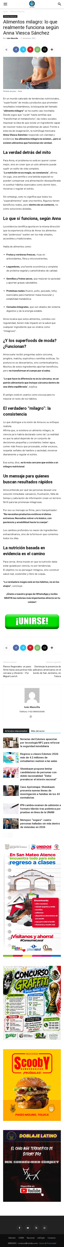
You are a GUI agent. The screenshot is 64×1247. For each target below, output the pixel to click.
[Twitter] (23, 49)
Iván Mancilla (12, 38)
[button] (59, 4)
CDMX (21, 1238)
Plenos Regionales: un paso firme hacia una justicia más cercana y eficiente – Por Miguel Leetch (17, 671)
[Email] (44, 49)
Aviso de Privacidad (47, 1243)
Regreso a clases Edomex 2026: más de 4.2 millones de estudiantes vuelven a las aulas (39, 757)
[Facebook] (16, 49)
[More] (52, 49)
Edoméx (12, 1238)
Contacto (51, 1238)
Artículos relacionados (16, 731)
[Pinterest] (30, 49)
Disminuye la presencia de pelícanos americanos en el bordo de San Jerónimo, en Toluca (47, 671)
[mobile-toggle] (5, 4)
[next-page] (10, 835)
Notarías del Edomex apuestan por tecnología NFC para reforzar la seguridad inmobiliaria (40, 743)
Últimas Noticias (18, 11)
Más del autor (38, 731)
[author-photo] (32, 702)
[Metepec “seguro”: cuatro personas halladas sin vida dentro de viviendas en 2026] (11, 823)
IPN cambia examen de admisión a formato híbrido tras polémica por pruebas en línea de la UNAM (40, 809)
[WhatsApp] (37, 49)
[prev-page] (5, 835)
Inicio (5, 11)
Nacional (30, 1238)
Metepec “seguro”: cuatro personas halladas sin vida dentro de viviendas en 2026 (40, 823)
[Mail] (28, 1228)
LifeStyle (41, 1238)
